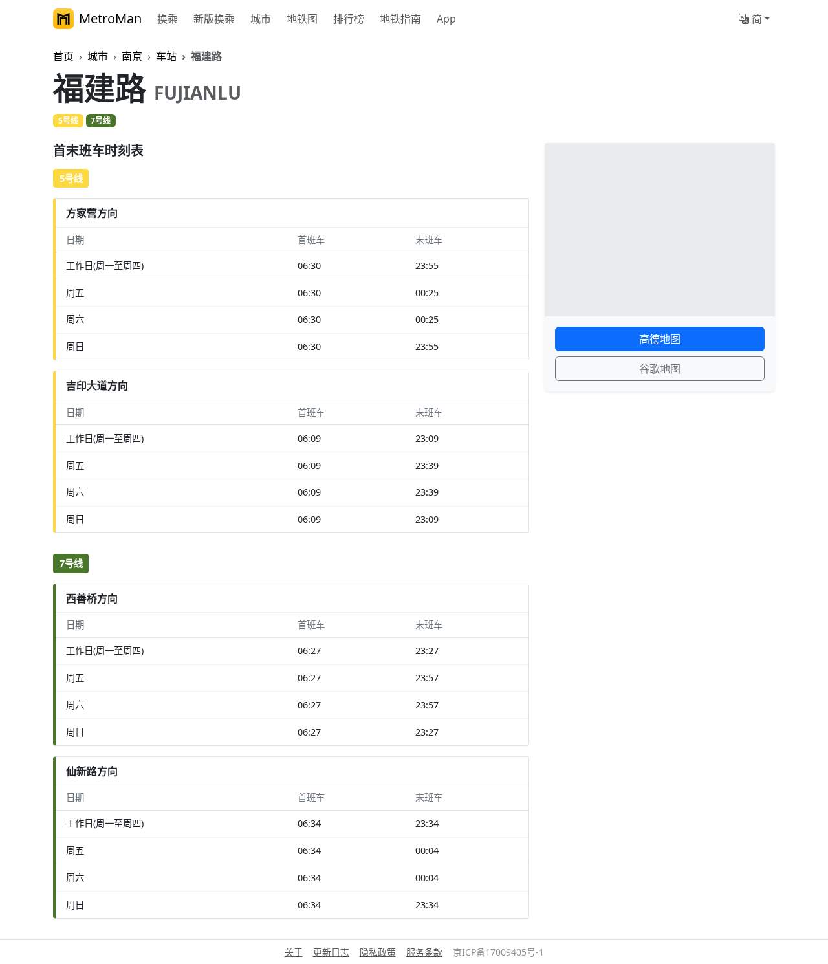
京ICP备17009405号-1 (498, 952)
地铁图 (302, 19)
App (446, 19)
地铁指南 (400, 19)
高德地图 (660, 339)
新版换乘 (214, 19)
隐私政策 (378, 952)
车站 (166, 56)
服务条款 (424, 952)
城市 (260, 19)
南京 (132, 56)
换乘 (167, 19)
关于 (294, 952)
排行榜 (348, 19)
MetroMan (110, 18)
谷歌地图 (660, 369)
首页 (63, 56)
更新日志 (331, 952)
